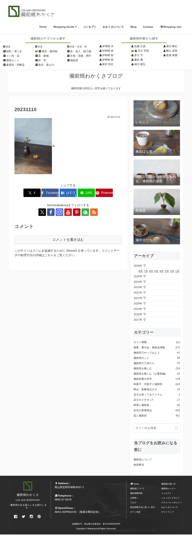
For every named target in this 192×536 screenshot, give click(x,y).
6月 (151, 271)
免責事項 (139, 464)
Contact (148, 26)
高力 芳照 (143, 50)
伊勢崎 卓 (107, 46)
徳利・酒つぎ (14, 51)
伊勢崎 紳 (107, 50)
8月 (141, 271)
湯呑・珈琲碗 (49, 51)
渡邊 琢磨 (171, 55)
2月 (172, 271)
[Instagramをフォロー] (59, 212)
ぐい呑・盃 (12, 55)
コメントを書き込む (68, 240)
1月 (177, 271)
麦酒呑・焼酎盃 (15, 64)
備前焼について (143, 459)
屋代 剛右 (171, 46)
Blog (133, 26)
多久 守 (138, 55)
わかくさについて (113, 26)
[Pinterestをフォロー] (76, 212)
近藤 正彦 (140, 46)
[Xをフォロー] (42, 212)
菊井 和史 (107, 64)
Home (43, 26)
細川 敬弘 (140, 64)
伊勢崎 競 (107, 59)
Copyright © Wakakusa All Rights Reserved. (96, 528)
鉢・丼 (42, 60)
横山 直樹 (171, 50)
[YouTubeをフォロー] (68, 212)
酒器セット (12, 60)
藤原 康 (138, 59)
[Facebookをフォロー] (51, 212)
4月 (162, 271)
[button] (176, 428)
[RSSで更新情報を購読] (94, 212)
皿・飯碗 (43, 55)
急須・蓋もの (46, 64)
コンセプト (89, 26)
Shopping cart (172, 26)
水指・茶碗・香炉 (80, 55)
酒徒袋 (74, 60)
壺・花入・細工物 (80, 51)
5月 (156, 271)
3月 (167, 271)
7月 (146, 271)
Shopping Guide (63, 26)
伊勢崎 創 (107, 55)
